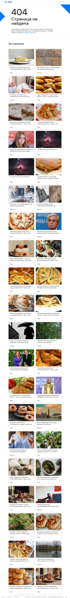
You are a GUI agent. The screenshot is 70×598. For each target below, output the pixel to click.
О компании (10, 596)
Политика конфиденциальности (56, 596)
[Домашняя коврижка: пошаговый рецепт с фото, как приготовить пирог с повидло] (48, 307)
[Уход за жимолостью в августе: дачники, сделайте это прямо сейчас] (48, 444)
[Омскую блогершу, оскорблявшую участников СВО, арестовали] (48, 499)
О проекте (27, 596)
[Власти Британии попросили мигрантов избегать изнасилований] (48, 417)
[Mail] (6, 2)
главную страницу (29, 32)
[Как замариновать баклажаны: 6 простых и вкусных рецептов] (48, 471)
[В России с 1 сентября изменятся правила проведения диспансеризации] (21, 198)
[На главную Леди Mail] (9, 2)
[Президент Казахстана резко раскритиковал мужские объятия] (48, 225)
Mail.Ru (3, 596)
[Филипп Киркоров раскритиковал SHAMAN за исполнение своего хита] (48, 389)
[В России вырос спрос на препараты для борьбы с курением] (21, 444)
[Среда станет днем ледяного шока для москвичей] (48, 335)
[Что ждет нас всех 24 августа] (21, 171)
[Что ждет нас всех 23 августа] (48, 143)
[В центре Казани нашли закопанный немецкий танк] (48, 198)
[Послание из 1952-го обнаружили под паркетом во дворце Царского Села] (48, 62)
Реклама (16, 596)
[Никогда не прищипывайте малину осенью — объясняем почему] (21, 526)
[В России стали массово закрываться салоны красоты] (21, 89)
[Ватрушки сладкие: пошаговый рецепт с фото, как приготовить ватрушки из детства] (48, 526)
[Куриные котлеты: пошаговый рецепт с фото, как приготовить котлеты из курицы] (21, 389)
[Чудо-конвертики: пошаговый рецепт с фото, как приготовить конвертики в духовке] (48, 89)
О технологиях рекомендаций (39, 596)
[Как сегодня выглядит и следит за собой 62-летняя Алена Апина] (21, 143)
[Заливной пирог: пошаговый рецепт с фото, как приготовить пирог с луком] (48, 171)
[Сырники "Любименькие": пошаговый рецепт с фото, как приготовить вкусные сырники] (48, 116)
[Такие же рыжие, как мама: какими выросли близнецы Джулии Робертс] (21, 362)
